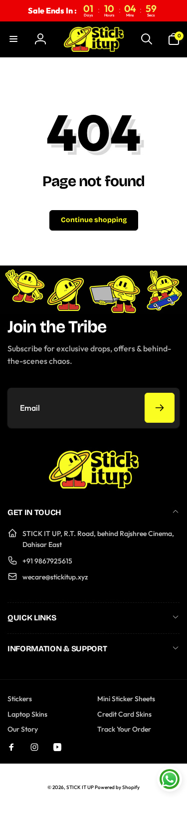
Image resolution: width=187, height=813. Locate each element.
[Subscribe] (160, 408)
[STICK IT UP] (94, 486)
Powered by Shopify (117, 787)
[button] (13, 39)
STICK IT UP (80, 787)
